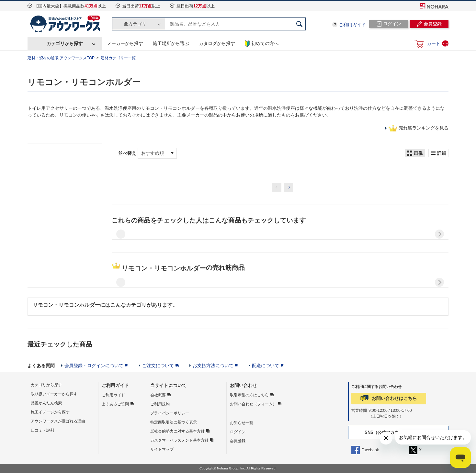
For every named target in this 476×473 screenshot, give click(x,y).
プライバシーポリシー (169, 413)
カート (437, 43)
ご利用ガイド (352, 24)
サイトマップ (162, 449)
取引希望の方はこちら (249, 395)
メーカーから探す (125, 43)
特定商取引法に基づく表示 (173, 422)
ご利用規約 (160, 404)
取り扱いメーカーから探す (54, 394)
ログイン (237, 432)
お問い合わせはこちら (394, 398)
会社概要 (158, 395)
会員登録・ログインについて (93, 365)
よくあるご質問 (115, 404)
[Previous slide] (120, 234)
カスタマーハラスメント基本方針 (179, 440)
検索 (299, 23)
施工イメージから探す (50, 412)
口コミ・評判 (42, 430)
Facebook (370, 450)
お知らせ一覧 (241, 423)
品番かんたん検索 (46, 403)
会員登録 (237, 441)
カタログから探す (217, 43)
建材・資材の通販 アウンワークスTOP (61, 58)
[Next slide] (439, 234)
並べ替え (128, 153)
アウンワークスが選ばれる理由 (58, 421)
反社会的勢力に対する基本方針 (177, 431)
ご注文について (158, 365)
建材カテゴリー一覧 (118, 58)
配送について (265, 365)
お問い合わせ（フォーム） (253, 404)
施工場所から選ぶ (171, 43)
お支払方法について (213, 365)
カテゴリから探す (65, 43)
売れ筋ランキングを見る (423, 127)
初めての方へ (264, 43)
